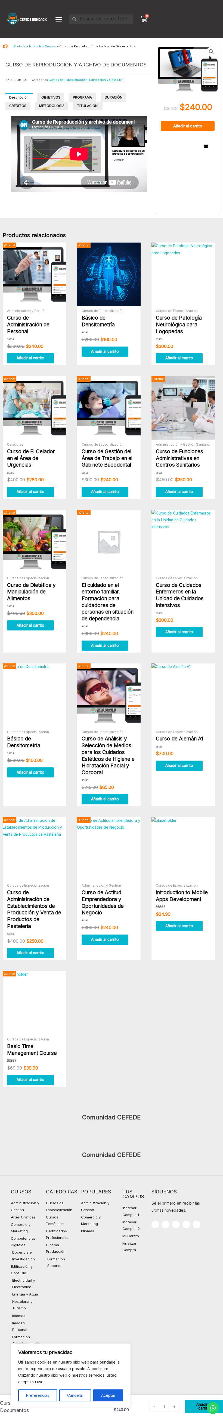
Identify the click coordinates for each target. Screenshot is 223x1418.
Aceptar (108, 1395)
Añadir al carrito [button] (30, 358)
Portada (19, 46)
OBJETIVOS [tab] (50, 97)
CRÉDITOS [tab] (17, 106)
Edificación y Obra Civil (106, 80)
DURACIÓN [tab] (113, 97)
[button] (58, 19)
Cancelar (75, 1395)
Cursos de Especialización (68, 80)
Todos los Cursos (42, 46)
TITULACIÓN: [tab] (87, 106)
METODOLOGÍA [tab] (51, 106)
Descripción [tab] (19, 97)
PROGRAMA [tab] (82, 97)
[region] (71, 1375)
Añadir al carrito (187, 125)
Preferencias (37, 1395)
